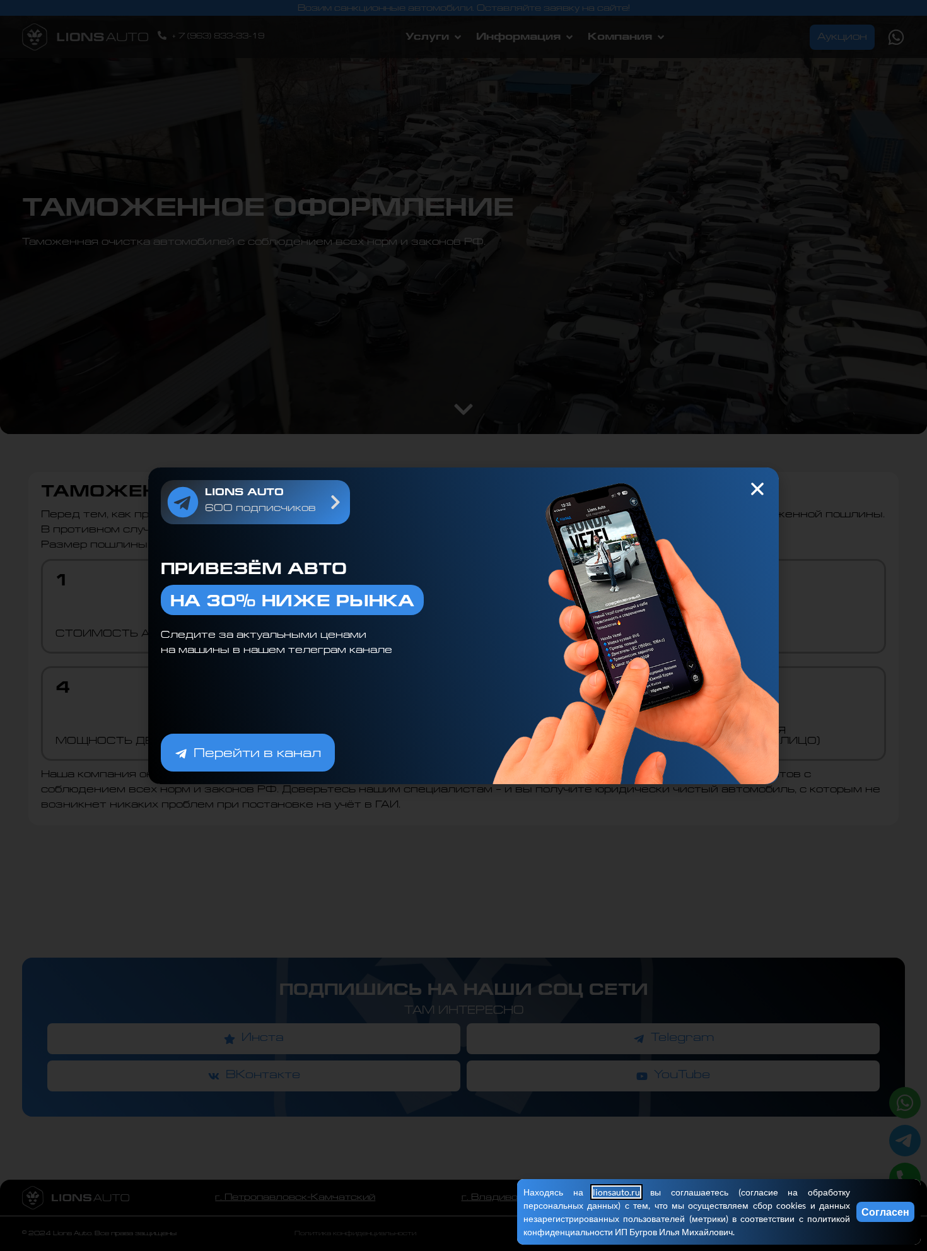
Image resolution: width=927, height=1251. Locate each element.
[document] (463, 625)
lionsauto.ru (616, 1192)
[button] (757, 489)
